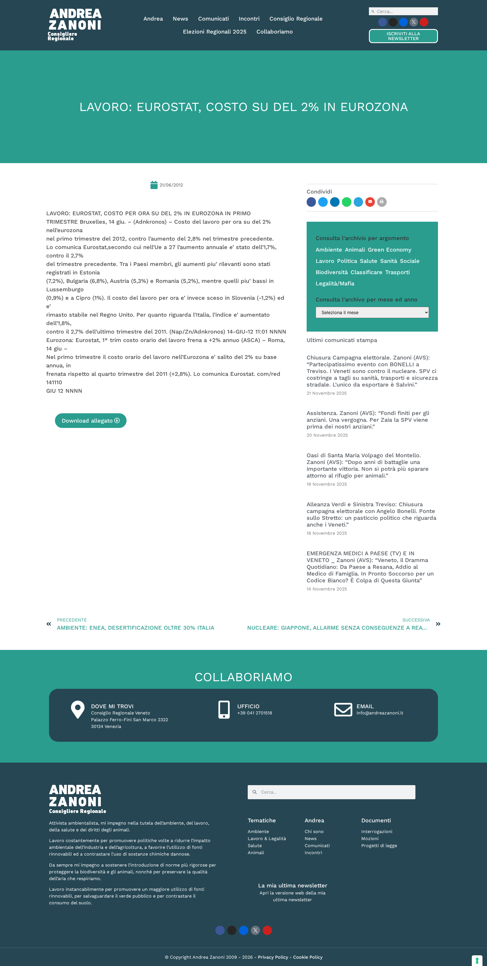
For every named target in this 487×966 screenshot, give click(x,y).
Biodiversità (332, 272)
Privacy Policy (273, 957)
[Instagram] (393, 22)
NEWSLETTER (403, 36)
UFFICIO (248, 706)
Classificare (366, 272)
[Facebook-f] (382, 22)
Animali (355, 249)
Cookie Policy (307, 957)
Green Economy (389, 249)
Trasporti (397, 272)
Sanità (388, 260)
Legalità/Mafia (335, 283)
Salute (368, 260)
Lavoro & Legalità (267, 838)
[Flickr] (403, 22)
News (180, 18)
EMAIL (365, 706)
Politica (347, 260)
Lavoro (325, 260)
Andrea (153, 18)
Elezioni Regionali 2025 (215, 31)
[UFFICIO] (224, 710)
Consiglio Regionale (296, 18)
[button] (311, 202)
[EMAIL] (343, 710)
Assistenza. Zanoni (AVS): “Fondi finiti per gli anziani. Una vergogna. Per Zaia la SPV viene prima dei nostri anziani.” (368, 420)
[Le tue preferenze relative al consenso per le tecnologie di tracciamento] (477, 960)
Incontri (249, 18)
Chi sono (314, 831)
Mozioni (369, 838)
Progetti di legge (379, 845)
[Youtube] (424, 22)
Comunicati (213, 18)
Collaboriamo (274, 31)
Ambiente (329, 249)
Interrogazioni (376, 831)
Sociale (410, 260)
